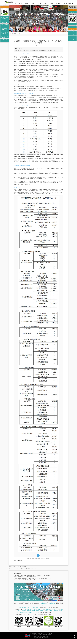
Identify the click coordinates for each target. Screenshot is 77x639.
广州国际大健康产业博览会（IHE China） (37, 633)
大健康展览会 (44, 634)
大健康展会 (34, 634)
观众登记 (72, 12)
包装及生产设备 (31, 612)
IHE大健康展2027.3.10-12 (4, 22)
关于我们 (58, 3)
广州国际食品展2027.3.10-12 (4, 37)
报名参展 (72, 9)
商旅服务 (39, 3)
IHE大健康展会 (35, 607)
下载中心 (72, 24)
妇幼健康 (29, 610)
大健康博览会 (39, 634)
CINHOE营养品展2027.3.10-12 (4, 33)
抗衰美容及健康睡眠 (22, 610)
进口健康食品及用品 (37, 609)
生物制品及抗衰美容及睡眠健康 (55, 610)
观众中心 (33, 3)
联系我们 (51, 633)
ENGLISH (65, 3)
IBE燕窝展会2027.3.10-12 (4, 29)
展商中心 (27, 3)
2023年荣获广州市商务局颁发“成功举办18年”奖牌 (33, 605)
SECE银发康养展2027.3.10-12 (4, 25)
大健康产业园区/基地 (23, 612)
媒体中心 (52, 3)
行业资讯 (18, 33)
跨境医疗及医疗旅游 (44, 610)
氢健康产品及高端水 (46, 609)
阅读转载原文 (19, 560)
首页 (15, 3)
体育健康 (15, 612)
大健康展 (49, 634)
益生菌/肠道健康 (35, 610)
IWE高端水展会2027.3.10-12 (4, 40)
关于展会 (20, 3)
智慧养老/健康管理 (55, 609)
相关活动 (46, 3)
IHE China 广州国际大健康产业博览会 (21, 607)
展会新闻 (72, 31)
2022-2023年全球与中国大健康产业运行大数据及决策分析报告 (24, 568)
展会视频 (72, 39)
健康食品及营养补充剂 (27, 609)
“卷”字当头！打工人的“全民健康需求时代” (20, 566)
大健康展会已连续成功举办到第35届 (47, 603)
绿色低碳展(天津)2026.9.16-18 (4, 18)
